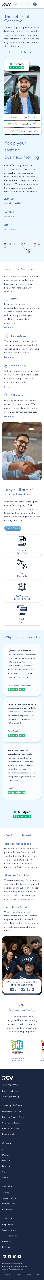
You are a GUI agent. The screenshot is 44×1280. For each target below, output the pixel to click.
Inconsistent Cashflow (11, 1112)
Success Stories (9, 1230)
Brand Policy (38, 1275)
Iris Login (6, 1247)
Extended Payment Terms (13, 1117)
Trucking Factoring (10, 1097)
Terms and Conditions (7, 1275)
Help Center (7, 1225)
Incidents (6, 1161)
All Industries (7, 1209)
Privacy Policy (19, 1275)
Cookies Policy (29, 1275)
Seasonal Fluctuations (11, 1123)
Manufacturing (8, 1204)
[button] (39, 4)
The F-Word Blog (9, 1236)
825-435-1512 (22, 990)
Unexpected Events (10, 1129)
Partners (6, 1166)
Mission (5, 1155)
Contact (5, 1178)
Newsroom (7, 1242)
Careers (5, 1172)
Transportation (9, 1198)
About (5, 1150)
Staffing (5, 1193)
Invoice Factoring (10, 1091)
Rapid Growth (8, 1134)
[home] (6, 4)
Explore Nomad (12, 528)
